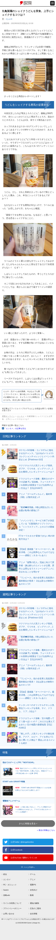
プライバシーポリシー (12, 908)
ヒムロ (9, 19)
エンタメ (20, 416)
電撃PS (33, 885)
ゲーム (32, 874)
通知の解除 (34, 903)
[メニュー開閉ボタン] (52, 3)
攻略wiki (6, 895)
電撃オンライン (8, 416)
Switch (6, 890)
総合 (5, 874)
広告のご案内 (35, 908)
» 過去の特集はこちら (46, 830)
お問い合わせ (8, 914)
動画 (32, 895)
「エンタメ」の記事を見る (15, 428)
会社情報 (33, 914)
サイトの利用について (12, 903)
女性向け (33, 890)
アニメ (32, 879)
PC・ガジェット (10, 885)
